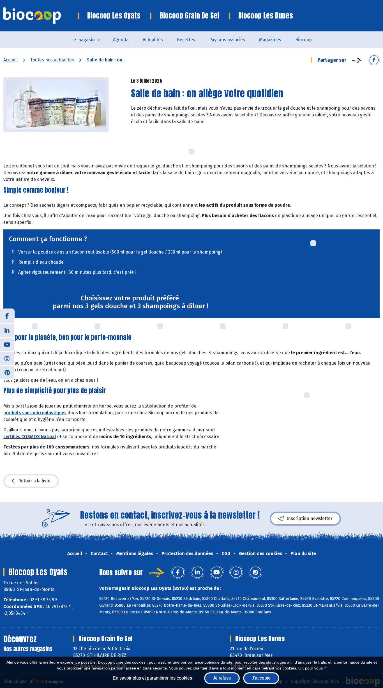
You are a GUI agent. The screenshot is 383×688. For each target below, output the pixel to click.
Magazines (270, 39)
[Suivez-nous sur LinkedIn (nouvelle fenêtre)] (7, 330)
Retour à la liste (34, 481)
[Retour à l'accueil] (40, 15)
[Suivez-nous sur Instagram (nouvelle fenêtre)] (7, 358)
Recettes (186, 39)
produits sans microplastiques (34, 412)
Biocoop (303, 39)
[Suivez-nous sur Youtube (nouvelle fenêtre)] (7, 344)
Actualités (153, 39)
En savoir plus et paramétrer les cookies (152, 678)
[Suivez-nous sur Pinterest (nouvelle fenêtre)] (7, 372)
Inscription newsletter (310, 518)
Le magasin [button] (83, 39)
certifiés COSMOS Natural (29, 436)
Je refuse (222, 678)
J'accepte (261, 678)
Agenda (121, 39)
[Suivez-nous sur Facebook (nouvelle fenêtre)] (7, 316)
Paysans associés (227, 39)
